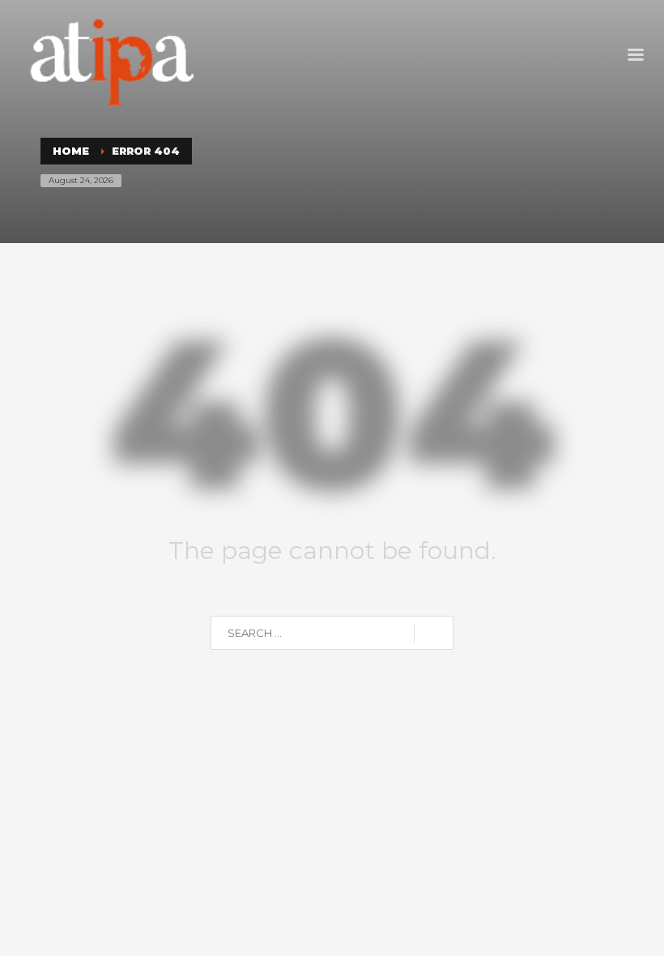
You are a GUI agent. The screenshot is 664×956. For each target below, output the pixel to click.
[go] (433, 634)
